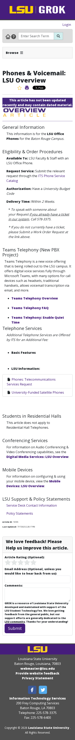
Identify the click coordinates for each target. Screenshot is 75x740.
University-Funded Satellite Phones (38, 392)
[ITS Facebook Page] (32, 690)
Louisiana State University (48, 728)
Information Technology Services (37, 698)
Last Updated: (9, 526)
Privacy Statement (37, 678)
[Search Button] (58, 36)
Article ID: (7, 522)
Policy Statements (19, 513)
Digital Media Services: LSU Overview (37, 457)
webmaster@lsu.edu (37, 668)
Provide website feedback (37, 673)
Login (66, 24)
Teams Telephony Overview (34, 298)
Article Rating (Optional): (24, 557)
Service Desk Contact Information (31, 505)
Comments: (14, 585)
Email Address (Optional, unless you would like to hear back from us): (33, 571)
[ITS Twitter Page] (43, 690)
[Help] (13, 36)
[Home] (8, 36)
